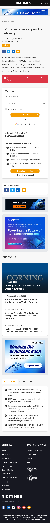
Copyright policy (8, 470)
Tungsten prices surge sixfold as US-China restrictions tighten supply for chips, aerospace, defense (25, 408)
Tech (12, 22)
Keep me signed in (15, 109)
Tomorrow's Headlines (35, 450)
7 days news (31, 454)
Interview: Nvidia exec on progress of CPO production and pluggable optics (25, 426)
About (4, 450)
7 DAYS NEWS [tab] (26, 381)
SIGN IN (25, 114)
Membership (6, 458)
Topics (29, 458)
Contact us (6, 474)
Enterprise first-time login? (17, 133)
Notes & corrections (9, 478)
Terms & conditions (9, 462)
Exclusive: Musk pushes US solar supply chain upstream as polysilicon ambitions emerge (24, 392)
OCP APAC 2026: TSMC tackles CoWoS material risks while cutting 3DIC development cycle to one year (24, 418)
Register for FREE (25, 171)
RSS (28, 462)
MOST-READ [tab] (10, 381)
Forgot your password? (15, 136)
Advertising (6, 454)
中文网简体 (6, 489)
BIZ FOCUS (9, 257)
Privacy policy (7, 466)
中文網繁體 (6, 485)
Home (4, 22)
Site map (5, 481)
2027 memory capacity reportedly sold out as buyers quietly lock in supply (26, 400)
